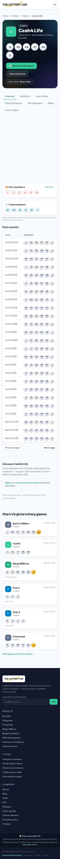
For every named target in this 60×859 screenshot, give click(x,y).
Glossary (6, 806)
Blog (4, 793)
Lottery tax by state (12, 772)
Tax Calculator (35, 103)
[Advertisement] (30, 147)
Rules (51, 103)
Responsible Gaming (12, 855)
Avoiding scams (10, 819)
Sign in (8, 482)
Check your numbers (12, 767)
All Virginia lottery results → (18, 653)
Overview (9, 96)
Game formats (9, 746)
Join (53, 701)
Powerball (7, 724)
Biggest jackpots (10, 733)
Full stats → (50, 187)
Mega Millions (9, 729)
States (15, 15)
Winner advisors (10, 815)
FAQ (4, 802)
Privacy (38, 855)
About (5, 789)
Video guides (9, 811)
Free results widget (12, 776)
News (5, 798)
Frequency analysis (11, 759)
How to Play (42, 96)
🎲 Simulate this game (21, 65)
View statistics (17, 73)
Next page (49, 447)
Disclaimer (28, 855)
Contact (6, 824)
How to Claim (12, 110)
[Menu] (55, 4)
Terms (45, 855)
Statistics (25, 96)
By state (6, 716)
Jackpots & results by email (14, 697)
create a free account (27, 482)
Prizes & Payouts (13, 103)
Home (5, 15)
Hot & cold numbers (12, 763)
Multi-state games (11, 737)
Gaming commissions (13, 742)
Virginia (25, 15)
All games (7, 720)
